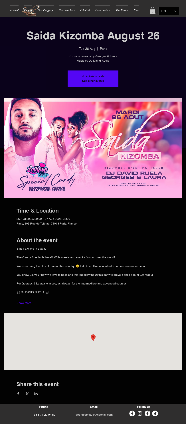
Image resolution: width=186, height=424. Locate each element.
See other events (93, 80)
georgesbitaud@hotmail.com (94, 414)
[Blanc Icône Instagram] (140, 413)
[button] (152, 10)
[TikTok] (155, 413)
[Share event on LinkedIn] (36, 393)
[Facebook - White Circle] (132, 413)
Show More (24, 303)
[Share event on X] (27, 393)
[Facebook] (147, 413)
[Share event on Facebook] (18, 393)
